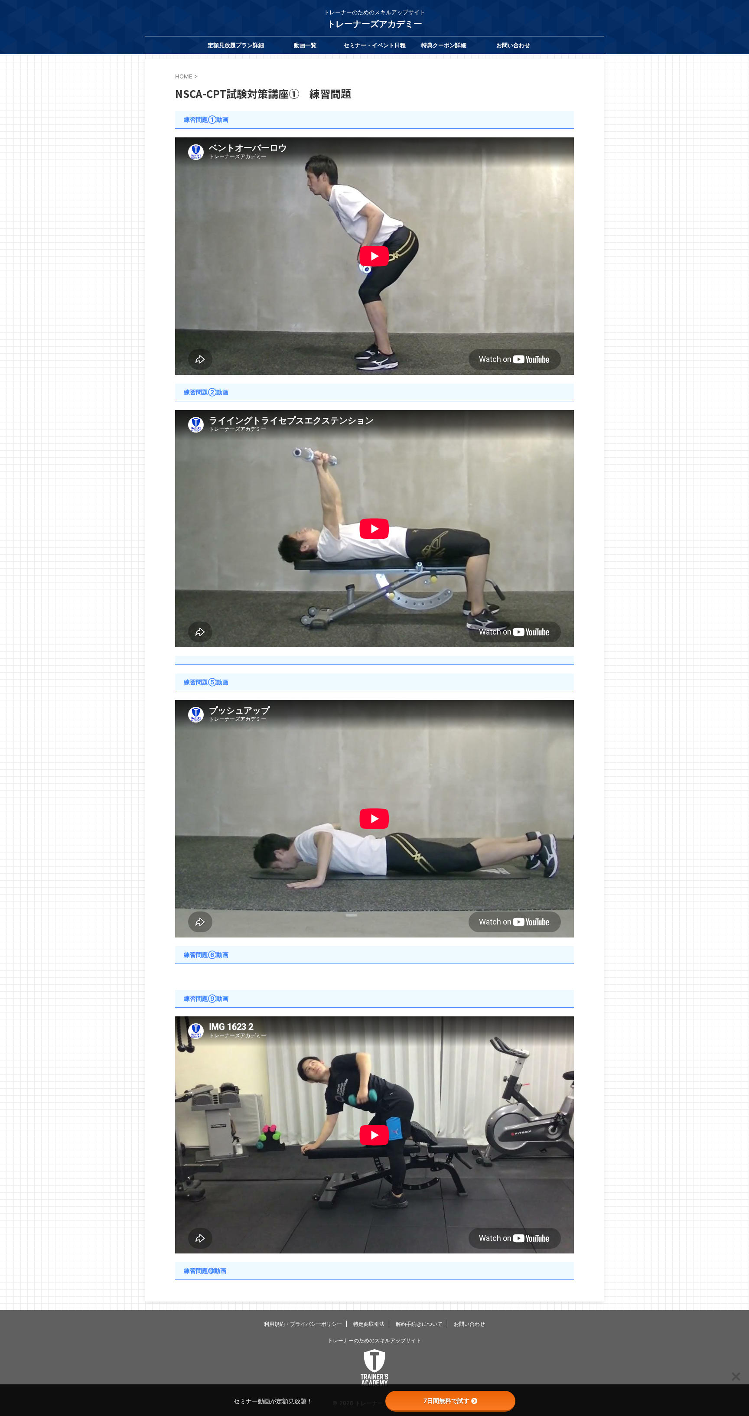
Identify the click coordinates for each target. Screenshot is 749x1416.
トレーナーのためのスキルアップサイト (374, 1340)
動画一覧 (305, 45)
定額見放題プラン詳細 (236, 45)
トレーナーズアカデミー (374, 24)
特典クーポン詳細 (443, 45)
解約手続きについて (419, 1324)
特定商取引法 (368, 1324)
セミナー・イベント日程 (375, 45)
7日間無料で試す (446, 1400)
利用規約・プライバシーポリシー (303, 1324)
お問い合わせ (513, 45)
